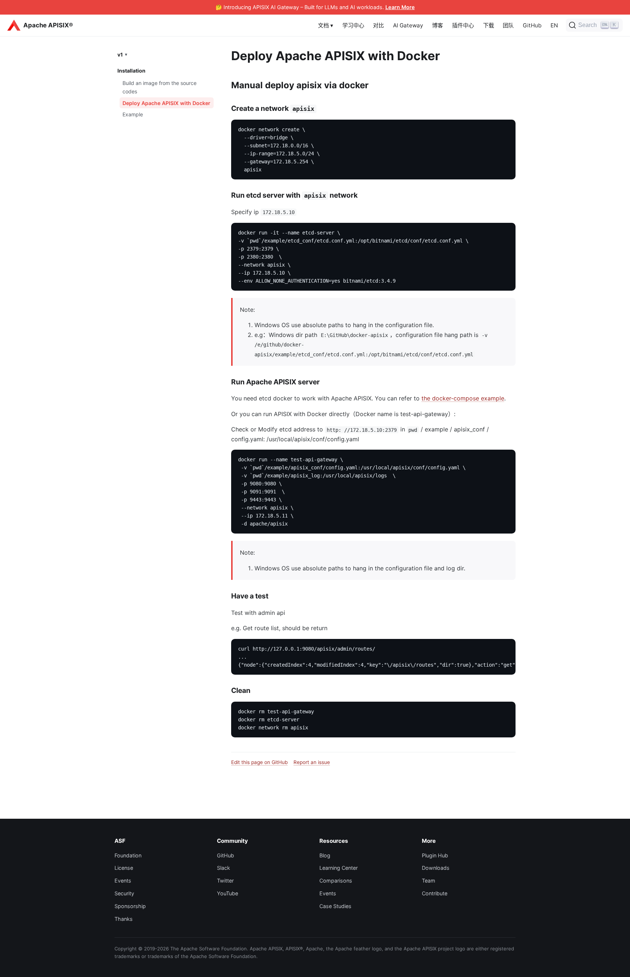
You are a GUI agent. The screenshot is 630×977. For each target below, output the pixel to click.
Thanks (123, 919)
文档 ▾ (325, 25)
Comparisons (335, 880)
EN (554, 25)
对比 (378, 25)
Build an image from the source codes (159, 87)
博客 (437, 25)
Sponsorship (130, 906)
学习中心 (353, 25)
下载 (488, 25)
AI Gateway (408, 25)
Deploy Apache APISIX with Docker (166, 103)
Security (124, 893)
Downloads (436, 868)
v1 (120, 54)
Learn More (400, 7)
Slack (223, 868)
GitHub (532, 25)
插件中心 (463, 25)
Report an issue (311, 762)
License (123, 868)
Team (428, 880)
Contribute (434, 893)
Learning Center (338, 868)
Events (122, 880)
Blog (324, 855)
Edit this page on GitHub (259, 762)
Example (132, 114)
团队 (508, 25)
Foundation (127, 855)
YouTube (227, 893)
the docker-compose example (462, 398)
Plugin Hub (435, 855)
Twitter (225, 880)
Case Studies (335, 906)
